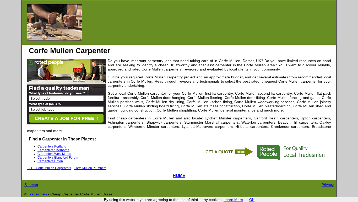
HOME (179, 175)
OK (251, 200)
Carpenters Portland (51, 146)
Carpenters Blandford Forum (57, 157)
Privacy (328, 185)
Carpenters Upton (50, 161)
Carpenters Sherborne (53, 150)
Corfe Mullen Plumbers (90, 168)
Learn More (233, 200)
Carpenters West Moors (54, 154)
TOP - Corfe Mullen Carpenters (49, 168)
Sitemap (31, 185)
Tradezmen (37, 194)
